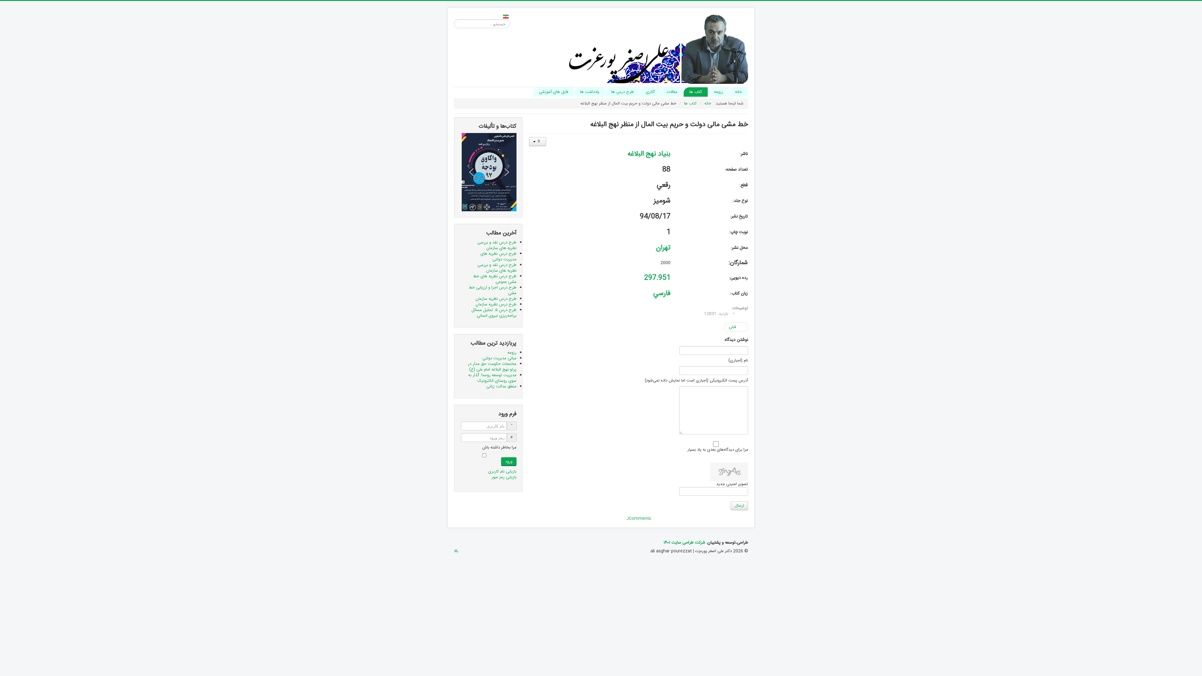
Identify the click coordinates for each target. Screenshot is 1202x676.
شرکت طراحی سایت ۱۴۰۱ (684, 542)
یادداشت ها (589, 92)
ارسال (739, 505)
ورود (508, 461)
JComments (638, 518)
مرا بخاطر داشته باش (499, 447)
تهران (663, 247)
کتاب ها (695, 92)
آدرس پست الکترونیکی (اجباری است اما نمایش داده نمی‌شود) (696, 380)
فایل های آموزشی (553, 92)
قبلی (733, 327)
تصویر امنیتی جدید (732, 484)
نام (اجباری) (738, 360)
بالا (456, 551)
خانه (738, 92)
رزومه (718, 92)
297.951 (657, 278)
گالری (650, 92)
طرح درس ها (622, 92)
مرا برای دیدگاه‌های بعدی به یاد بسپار (717, 450)
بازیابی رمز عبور (503, 477)
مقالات (672, 92)
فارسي (661, 293)
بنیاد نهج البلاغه (649, 154)
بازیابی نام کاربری (502, 471)
